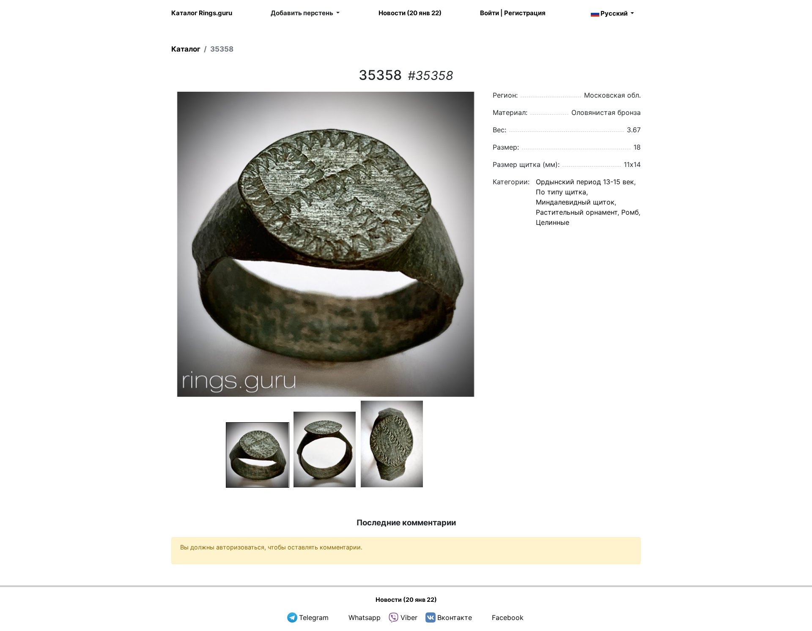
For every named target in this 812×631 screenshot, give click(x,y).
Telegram (314, 617)
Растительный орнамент (576, 212)
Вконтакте (454, 617)
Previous (160, 244)
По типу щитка (561, 192)
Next (491, 244)
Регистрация (525, 13)
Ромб (630, 212)
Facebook (508, 617)
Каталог (185, 49)
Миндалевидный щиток (575, 202)
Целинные (552, 222)
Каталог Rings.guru (201, 13)
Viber (409, 617)
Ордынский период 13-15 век (585, 182)
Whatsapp (364, 617)
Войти (489, 13)
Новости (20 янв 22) (410, 13)
